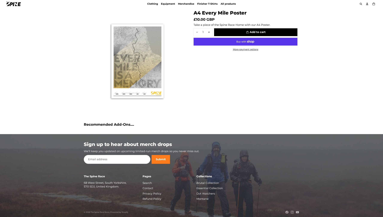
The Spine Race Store (100, 212)
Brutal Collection (207, 183)
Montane (202, 199)
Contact (148, 188)
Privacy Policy (152, 193)
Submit (161, 159)
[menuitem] (152, 4)
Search (147, 183)
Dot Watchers (205, 193)
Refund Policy (152, 199)
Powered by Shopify (119, 212)
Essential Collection (209, 188)
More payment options (245, 49)
